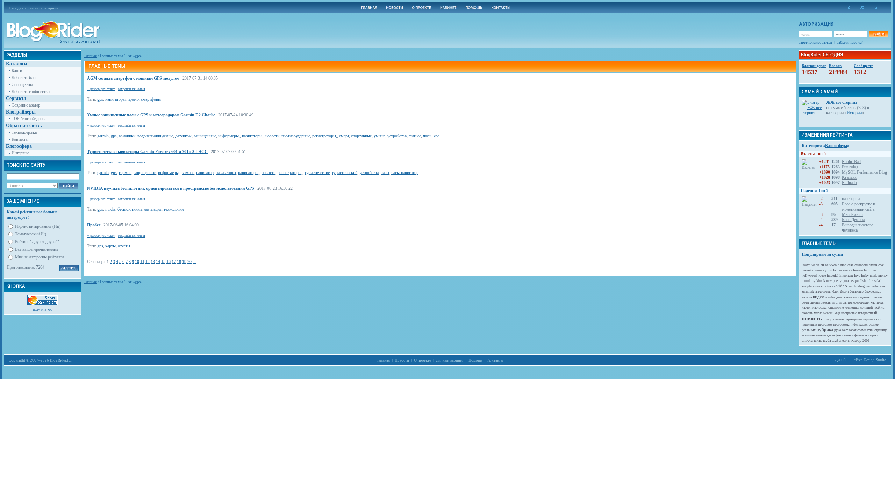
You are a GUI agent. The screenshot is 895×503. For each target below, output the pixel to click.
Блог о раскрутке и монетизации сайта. (858, 207)
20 (189, 261)
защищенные (205, 135)
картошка (819, 307)
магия (818, 313)
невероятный (867, 313)
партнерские (853, 319)
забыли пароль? (850, 42)
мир (837, 313)
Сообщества (22, 84)
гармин (125, 172)
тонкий (821, 335)
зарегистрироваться (815, 42)
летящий (866, 307)
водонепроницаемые (155, 135)
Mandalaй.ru (852, 214)
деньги (815, 302)
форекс (873, 335)
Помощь (475, 360)
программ (825, 324)
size (823, 286)
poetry (837, 281)
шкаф (818, 340)
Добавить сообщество (31, 91)
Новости (402, 360)
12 (147, 261)
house (822, 275)
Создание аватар (26, 105)
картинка (877, 302)
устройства (397, 135)
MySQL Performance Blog (864, 172)
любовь (807, 313)
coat (881, 265)
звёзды (826, 302)
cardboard (861, 265)
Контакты (20, 139)
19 (184, 261)
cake (850, 265)
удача (831, 335)
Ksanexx (849, 177)
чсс (436, 135)
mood (806, 281)
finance (858, 270)
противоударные (295, 135)
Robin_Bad (851, 161)
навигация (153, 209)
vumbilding (856, 286)
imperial (832, 275)
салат (852, 330)
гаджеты (864, 297)
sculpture (808, 286)
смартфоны (151, 99)
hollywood (809, 275)
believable (832, 265)
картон (806, 307)
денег (805, 302)
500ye (815, 265)
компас (188, 172)
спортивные (361, 135)
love (857, 275)
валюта (807, 297)
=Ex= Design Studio (870, 360)
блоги (844, 291)
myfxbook (818, 281)
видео (818, 296)
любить (879, 307)
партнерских (872, 319)
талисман (808, 335)
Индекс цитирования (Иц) (37, 226)
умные (379, 135)
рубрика (825, 329)
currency (820, 270)
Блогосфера (836, 145)
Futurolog (850, 167)
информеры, (229, 135)
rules (870, 281)
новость (812, 318)
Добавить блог (24, 77)
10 (137, 261)
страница (880, 330)
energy (847, 270)
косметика (852, 307)
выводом (850, 297)
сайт (845, 330)
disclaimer (835, 270)
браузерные (873, 291)
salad (877, 281)
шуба (827, 340)
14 (158, 261)
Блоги (17, 70)
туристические (317, 172)
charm (873, 265)
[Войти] (878, 34)
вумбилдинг (834, 297)
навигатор (205, 172)
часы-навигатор (404, 172)
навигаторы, (252, 135)
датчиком (183, 135)
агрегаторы (823, 291)
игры (843, 302)
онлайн (838, 319)
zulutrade (808, 291)
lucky (865, 275)
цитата (807, 340)
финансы (860, 335)
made (873, 275)
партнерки (851, 198)
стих (870, 330)
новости (272, 135)
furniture (870, 270)
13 (153, 261)
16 (168, 261)
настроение (849, 313)
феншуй (847, 335)
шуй (835, 340)
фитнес (415, 135)
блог (835, 291)
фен (838, 335)
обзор (827, 319)
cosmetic (808, 270)
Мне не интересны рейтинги (39, 257)
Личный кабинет (450, 360)
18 (179, 261)
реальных (809, 330)
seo (817, 286)
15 (163, 261)
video (841, 286)
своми (861, 330)
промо (133, 99)
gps (100, 99)
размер (874, 324)
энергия (844, 340)
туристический (344, 172)
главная (877, 297)
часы (427, 135)
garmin (103, 135)
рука (837, 330)
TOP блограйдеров (28, 118)
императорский (858, 302)
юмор (856, 340)
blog (843, 265)
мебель (828, 313)
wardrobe (872, 286)
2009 (865, 340)
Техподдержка (24, 132)
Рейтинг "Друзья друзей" (37, 241)
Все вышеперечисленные (36, 249)
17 (174, 261)
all (822, 265)
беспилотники (129, 209)
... (194, 261)
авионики (127, 135)
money (883, 275)
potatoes (848, 281)
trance (831, 286)
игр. (835, 302)
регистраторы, (324, 135)
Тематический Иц (30, 234)
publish (860, 281)
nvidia (110, 209)
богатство (857, 291)
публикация (859, 324)
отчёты (124, 245)
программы (841, 324)
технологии (174, 209)
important (846, 275)
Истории (854, 112)
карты (110, 245)
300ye (806, 265)
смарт (344, 135)
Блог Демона (853, 219)
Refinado (849, 182)
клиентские (836, 307)
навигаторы (115, 99)
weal (882, 286)
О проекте (422, 360)
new (829, 281)
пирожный (809, 324)
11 (142, 261)
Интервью (20, 153)
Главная (90, 55)
